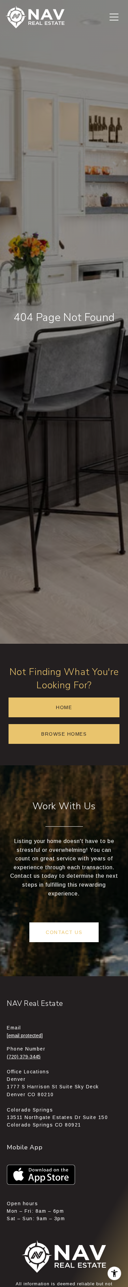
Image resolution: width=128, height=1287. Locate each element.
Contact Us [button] (64, 932)
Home (64, 707)
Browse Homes (64, 734)
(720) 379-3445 (24, 1056)
